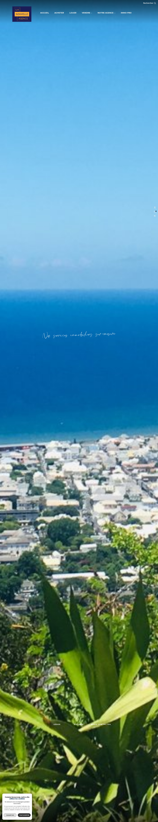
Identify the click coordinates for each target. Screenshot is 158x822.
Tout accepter (24, 815)
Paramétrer (10, 815)
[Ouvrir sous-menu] (92, 13)
